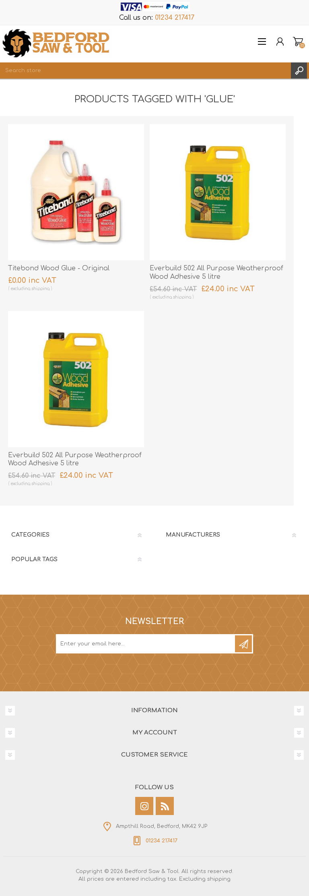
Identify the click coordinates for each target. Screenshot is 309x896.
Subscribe (243, 643)
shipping (40, 288)
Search (299, 70)
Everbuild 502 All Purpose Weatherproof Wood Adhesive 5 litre (216, 272)
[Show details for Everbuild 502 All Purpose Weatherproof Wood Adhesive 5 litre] (218, 192)
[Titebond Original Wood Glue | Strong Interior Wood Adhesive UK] (76, 192)
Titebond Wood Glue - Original (58, 268)
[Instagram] (144, 806)
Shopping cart (298, 41)
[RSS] (165, 806)
